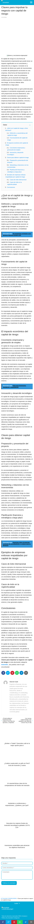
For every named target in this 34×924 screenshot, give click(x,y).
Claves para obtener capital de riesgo (18, 157)
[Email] (26, 673)
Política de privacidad (7, 917)
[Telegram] (21, 673)
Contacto (24, 916)
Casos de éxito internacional (18, 179)
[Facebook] (3, 673)
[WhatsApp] (17, 673)
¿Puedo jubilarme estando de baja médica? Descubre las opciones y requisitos (9, 720)
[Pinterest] (12, 673)
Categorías (17, 917)
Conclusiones (11, 187)
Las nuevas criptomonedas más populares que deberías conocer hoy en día (25, 720)
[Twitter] (8, 673)
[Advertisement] (17, 36)
